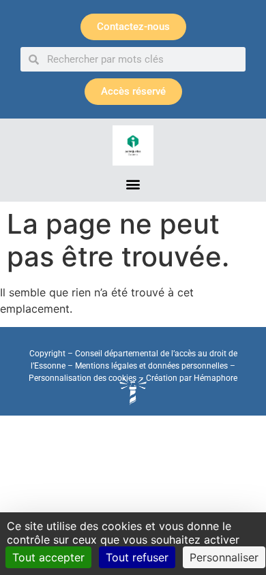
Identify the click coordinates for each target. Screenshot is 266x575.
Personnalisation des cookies (82, 378)
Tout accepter (48, 557)
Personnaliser (224, 557)
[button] (133, 183)
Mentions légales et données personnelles (151, 366)
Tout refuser (137, 557)
